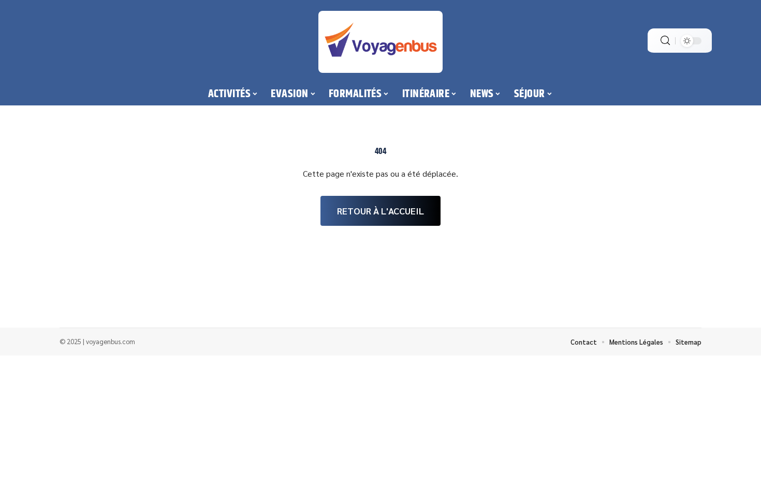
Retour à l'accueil (380, 211)
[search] (665, 41)
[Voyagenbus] (380, 42)
